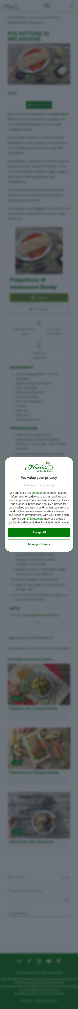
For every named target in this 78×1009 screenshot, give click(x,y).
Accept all (39, 532)
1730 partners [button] (33, 492)
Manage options (39, 544)
